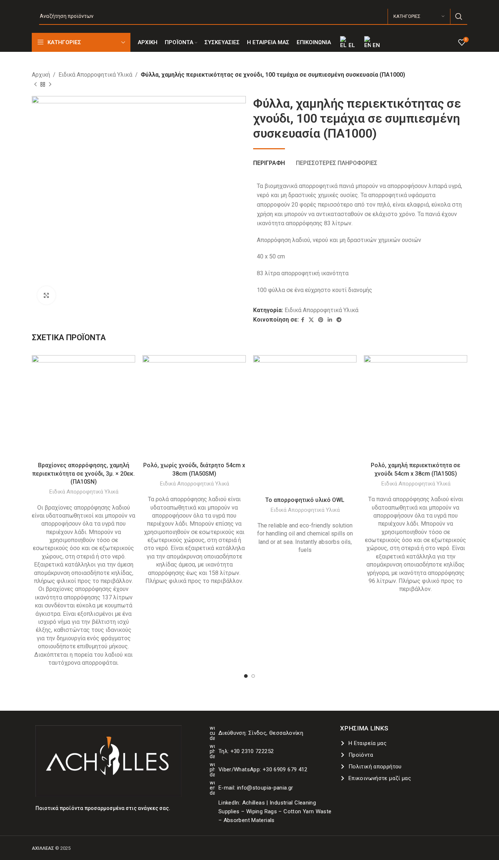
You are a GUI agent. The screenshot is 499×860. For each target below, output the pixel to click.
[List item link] (271, 733)
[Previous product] (35, 84)
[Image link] (108, 760)
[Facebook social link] (302, 320)
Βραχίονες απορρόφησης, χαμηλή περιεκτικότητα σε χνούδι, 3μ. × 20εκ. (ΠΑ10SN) (83, 473)
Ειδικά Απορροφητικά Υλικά (95, 74)
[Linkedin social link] (329, 320)
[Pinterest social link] (320, 320)
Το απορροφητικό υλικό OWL (304, 499)
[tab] (269, 159)
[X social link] (311, 320)
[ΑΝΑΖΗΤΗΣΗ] (458, 16)
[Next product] (50, 84)
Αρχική (41, 74)
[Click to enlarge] (46, 295)
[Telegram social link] (339, 320)
